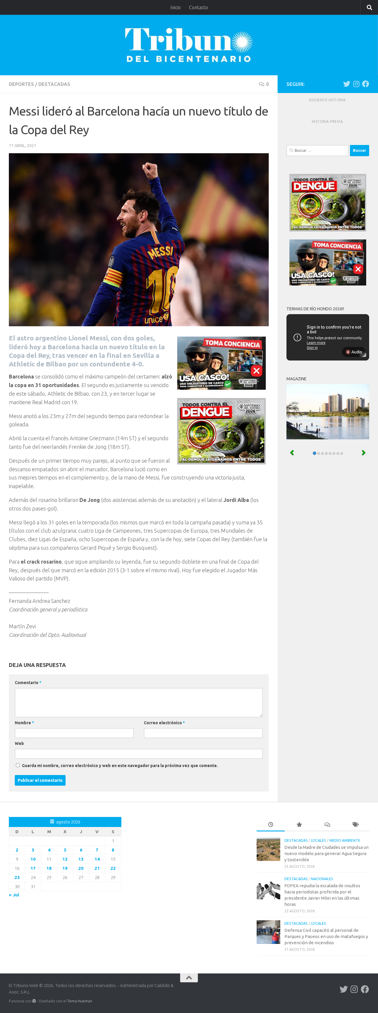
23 (17, 877)
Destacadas (54, 84)
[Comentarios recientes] (327, 825)
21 (97, 868)
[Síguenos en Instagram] (356, 83)
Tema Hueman (79, 1001)
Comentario (28, 682)
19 (65, 868)
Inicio (175, 7)
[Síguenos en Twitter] (346, 83)
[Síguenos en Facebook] (365, 83)
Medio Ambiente (344, 840)
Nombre (24, 722)
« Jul (14, 894)
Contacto (198, 7)
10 (33, 859)
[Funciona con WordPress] (34, 1001)
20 (81, 868)
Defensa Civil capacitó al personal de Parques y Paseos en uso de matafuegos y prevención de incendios (326, 936)
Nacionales (322, 879)
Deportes (21, 84)
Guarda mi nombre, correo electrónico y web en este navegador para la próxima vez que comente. (120, 765)
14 (97, 859)
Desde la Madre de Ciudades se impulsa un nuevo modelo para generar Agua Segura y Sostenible (326, 853)
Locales (318, 840)
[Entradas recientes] (271, 825)
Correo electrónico (164, 722)
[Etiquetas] (355, 825)
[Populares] (299, 825)
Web (19, 743)
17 (33, 868)
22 (113, 868)
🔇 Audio (354, 352)
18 (49, 868)
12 (65, 859)
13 (81, 859)
